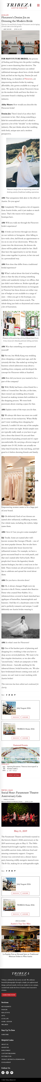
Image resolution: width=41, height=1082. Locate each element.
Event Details (14, 775)
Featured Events (20, 745)
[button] (2, 759)
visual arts (5, 764)
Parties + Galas (7, 790)
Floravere (28, 78)
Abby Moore (7, 29)
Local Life (5, 15)
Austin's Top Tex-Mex (21, 923)
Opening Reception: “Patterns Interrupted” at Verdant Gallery (22, 767)
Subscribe (25, 717)
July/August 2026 (24, 708)
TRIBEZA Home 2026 (26, 729)
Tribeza (6, 977)
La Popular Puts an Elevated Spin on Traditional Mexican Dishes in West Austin (20, 955)
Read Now (16, 717)
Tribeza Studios (8, 799)
